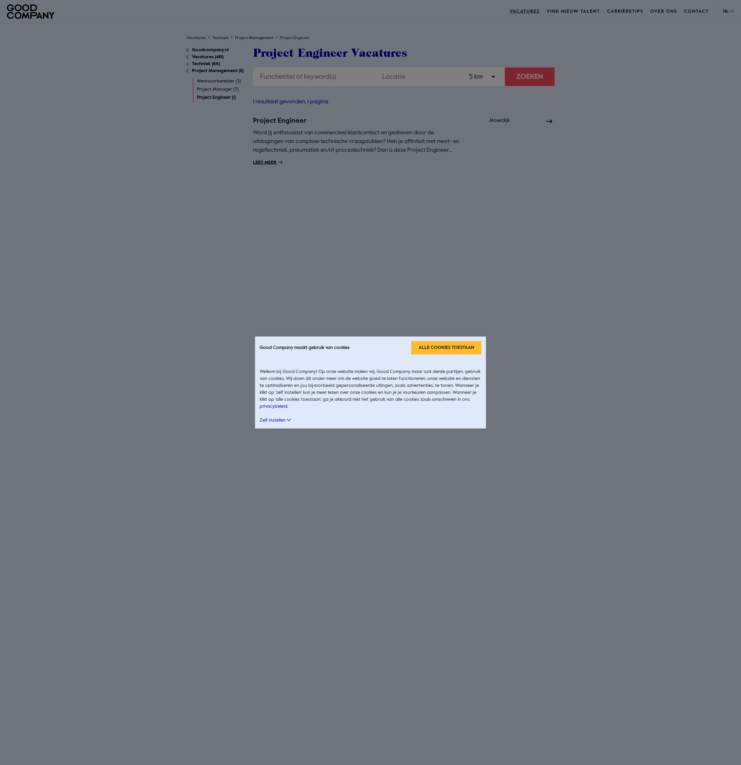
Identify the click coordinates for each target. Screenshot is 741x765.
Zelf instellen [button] (273, 420)
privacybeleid (273, 406)
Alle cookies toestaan (446, 347)
